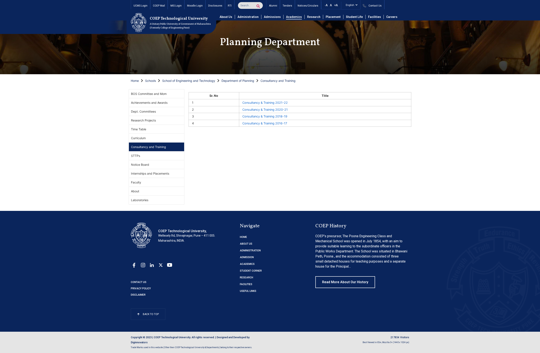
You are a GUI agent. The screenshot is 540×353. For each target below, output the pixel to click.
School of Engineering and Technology (188, 80)
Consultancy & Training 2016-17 (264, 123)
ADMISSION (247, 257)
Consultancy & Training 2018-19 (264, 116)
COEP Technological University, (182, 231)
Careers (391, 17)
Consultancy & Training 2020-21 (265, 109)
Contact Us (138, 282)
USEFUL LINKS (248, 291)
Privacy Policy (141, 288)
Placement (333, 17)
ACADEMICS (247, 264)
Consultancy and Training (278, 80)
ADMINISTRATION (250, 250)
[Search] (258, 6)
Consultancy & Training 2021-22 (265, 102)
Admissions (272, 17)
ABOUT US (246, 243)
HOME (243, 237)
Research (313, 17)
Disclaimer (138, 294)
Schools (150, 80)
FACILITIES (246, 284)
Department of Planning (237, 80)
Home (135, 80)
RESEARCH (246, 277)
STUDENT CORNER (251, 270)
